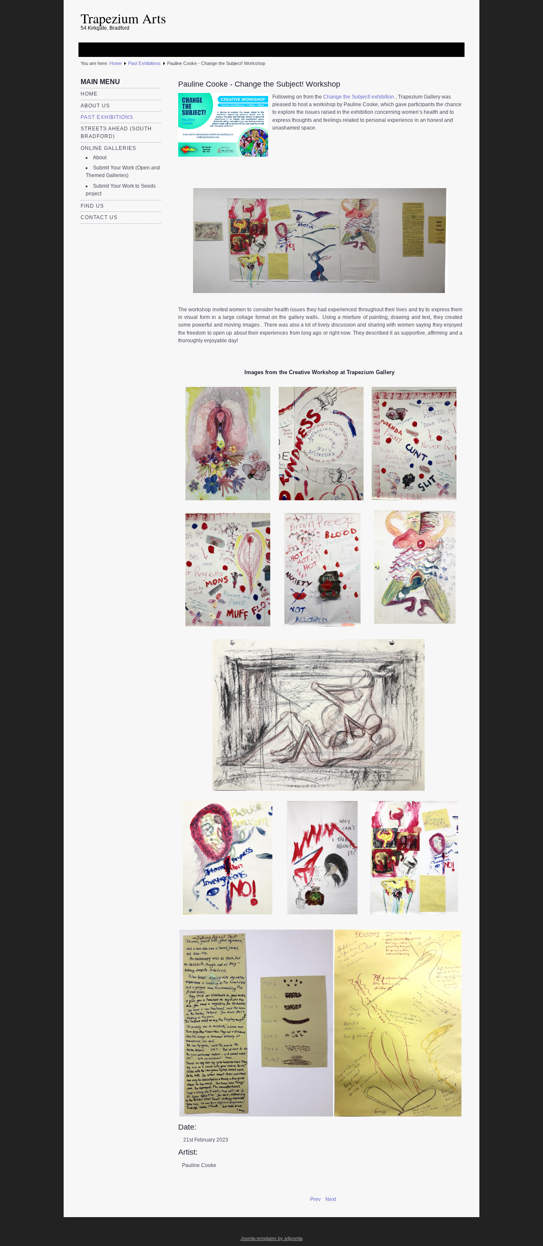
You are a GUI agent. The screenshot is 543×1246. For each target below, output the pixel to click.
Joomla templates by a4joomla (271, 1238)
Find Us (92, 206)
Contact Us (99, 217)
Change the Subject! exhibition (358, 97)
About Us (95, 106)
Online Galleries (108, 148)
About (99, 158)
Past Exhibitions (144, 63)
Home (115, 63)
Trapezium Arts (123, 18)
